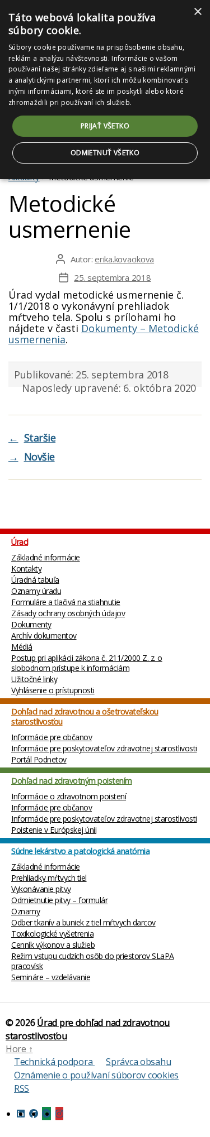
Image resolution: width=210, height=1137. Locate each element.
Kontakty (26, 568)
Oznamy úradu (36, 591)
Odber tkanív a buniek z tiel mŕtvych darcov (83, 922)
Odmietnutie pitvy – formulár (59, 900)
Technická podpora (54, 1062)
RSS (21, 1088)
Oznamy (25, 911)
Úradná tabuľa (35, 579)
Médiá (21, 646)
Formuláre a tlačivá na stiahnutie (65, 602)
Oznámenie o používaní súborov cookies (96, 1075)
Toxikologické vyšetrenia (52, 933)
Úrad (19, 541)
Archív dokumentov (44, 635)
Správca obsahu (138, 1062)
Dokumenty (31, 624)
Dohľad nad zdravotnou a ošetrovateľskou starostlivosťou (84, 716)
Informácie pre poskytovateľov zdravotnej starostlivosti (104, 748)
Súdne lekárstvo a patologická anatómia (80, 851)
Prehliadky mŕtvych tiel (49, 877)
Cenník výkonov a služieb (53, 944)
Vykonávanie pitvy (41, 889)
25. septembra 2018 (112, 277)
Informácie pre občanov (51, 737)
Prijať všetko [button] (105, 126)
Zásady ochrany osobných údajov (68, 613)
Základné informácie (45, 557)
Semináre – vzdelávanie (50, 977)
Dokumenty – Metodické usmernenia (103, 334)
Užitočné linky (34, 679)
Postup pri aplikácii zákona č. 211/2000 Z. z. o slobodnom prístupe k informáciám (86, 663)
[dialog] (105, 89)
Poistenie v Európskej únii (53, 829)
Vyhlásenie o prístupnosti (53, 690)
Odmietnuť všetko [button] (105, 152)
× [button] (197, 12)
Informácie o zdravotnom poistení (68, 796)
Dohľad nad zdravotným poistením (71, 780)
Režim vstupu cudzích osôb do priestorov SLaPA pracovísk (92, 961)
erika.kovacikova (124, 259)
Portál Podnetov (39, 759)
